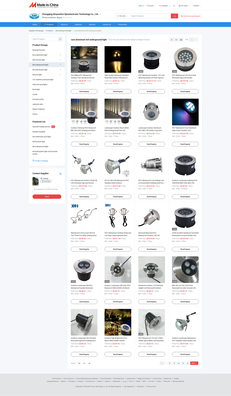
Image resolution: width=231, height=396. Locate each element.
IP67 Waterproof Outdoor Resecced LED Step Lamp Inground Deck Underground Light (118, 235)
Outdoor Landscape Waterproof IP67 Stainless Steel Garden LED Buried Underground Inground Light (185, 340)
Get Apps (184, 5)
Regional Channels (144, 378)
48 (89, 363)
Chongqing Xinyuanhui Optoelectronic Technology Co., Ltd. (70, 14)
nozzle (34, 94)
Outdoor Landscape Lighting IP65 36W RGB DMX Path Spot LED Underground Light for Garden (184, 183)
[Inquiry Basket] (174, 5)
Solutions (78, 24)
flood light (36, 89)
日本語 (138, 381)
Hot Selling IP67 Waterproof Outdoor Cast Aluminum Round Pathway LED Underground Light (83, 77)
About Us (64, 24)
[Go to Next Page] (196, 39)
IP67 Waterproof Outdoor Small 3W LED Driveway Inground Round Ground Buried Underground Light (84, 183)
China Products (68, 378)
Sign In (141, 5)
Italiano (99, 381)
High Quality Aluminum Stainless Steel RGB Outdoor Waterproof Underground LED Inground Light (117, 77)
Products (50, 24)
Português (71, 381)
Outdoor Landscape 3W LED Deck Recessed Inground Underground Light (83, 340)
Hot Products (56, 378)
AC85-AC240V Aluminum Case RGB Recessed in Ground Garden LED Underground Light (185, 235)
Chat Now (47, 181)
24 (79, 363)
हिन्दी (144, 381)
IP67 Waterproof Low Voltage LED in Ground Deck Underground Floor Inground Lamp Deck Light (151, 183)
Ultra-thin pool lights (40, 84)
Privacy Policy (151, 386)
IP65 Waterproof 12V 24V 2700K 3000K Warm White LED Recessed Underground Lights (151, 340)
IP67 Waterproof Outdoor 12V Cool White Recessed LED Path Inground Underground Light (151, 77)
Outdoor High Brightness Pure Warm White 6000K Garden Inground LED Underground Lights (117, 340)
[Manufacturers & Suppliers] (44, 5)
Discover (92, 24)
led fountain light (38, 60)
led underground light (40, 65)
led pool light (37, 74)
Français (80, 381)
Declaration (140, 386)
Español (63, 381)
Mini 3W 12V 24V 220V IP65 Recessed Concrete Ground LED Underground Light (184, 288)
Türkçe (159, 381)
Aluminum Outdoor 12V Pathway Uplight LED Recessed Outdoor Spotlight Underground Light (150, 288)
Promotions (122, 24)
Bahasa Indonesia (178, 381)
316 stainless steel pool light (42, 79)
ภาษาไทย (151, 381)
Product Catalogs (41, 161)
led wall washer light (40, 70)
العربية (125, 381)
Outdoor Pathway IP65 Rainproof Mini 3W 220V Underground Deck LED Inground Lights (83, 130)
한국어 (131, 381)
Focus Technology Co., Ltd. (100, 386)
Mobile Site (167, 378)
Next (193, 363)
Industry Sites (131, 378)
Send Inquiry (84, 91)
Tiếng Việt (166, 381)
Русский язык (90, 381)
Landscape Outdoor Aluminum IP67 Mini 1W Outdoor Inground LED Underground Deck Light (150, 130)
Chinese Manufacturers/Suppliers (87, 378)
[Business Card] (60, 173)
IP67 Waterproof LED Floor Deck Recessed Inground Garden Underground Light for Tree (184, 77)
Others (35, 114)
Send (47, 196)
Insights (176, 378)
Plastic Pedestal (38, 109)
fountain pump (38, 99)
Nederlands (116, 381)
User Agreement (129, 386)
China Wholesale (105, 378)
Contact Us (107, 24)
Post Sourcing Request (191, 16)
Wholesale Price (119, 378)
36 (84, 363)
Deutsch (107, 381)
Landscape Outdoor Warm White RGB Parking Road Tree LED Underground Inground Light (117, 130)
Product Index (157, 378)
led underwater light (39, 55)
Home (34, 24)
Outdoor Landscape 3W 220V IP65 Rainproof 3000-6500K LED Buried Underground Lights (117, 288)
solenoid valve (37, 104)
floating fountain (38, 50)
